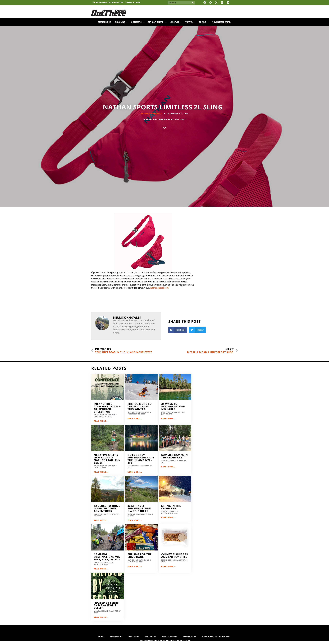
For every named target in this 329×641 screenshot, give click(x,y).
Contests (136, 22)
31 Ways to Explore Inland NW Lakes (173, 406)
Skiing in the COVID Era (171, 507)
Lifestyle (174, 22)
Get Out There (155, 22)
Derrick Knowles (151, 113)
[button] (177, 330)
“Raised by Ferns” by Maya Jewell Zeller (107, 605)
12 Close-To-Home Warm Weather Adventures (107, 508)
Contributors (169, 636)
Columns (120, 22)
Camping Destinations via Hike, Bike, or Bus (107, 557)
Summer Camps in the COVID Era (174, 456)
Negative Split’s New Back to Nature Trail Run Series (107, 458)
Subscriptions (133, 3)
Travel (189, 22)
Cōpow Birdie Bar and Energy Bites (174, 556)
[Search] (193, 2)
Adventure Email (221, 22)
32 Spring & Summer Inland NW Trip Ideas (139, 508)
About (101, 636)
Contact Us (151, 636)
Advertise (134, 636)
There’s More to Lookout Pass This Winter (139, 406)
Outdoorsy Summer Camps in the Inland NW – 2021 (140, 458)
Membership (104, 22)
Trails (202, 22)
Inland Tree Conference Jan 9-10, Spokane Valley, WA (107, 407)
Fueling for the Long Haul (139, 556)
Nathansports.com (159, 287)
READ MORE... (101, 421)
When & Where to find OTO (216, 636)
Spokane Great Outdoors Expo (108, 3)
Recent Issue (189, 636)
